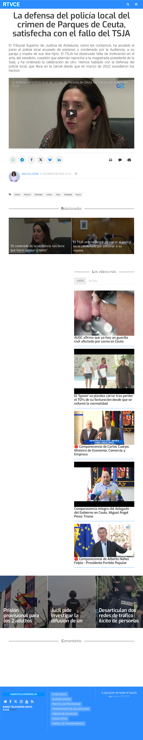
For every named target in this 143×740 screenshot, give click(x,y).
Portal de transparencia (68, 723)
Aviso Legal (59, 694)
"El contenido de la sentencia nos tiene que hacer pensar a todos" (37, 248)
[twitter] (15, 702)
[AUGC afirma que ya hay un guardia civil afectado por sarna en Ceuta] (104, 313)
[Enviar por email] (129, 160)
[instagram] (21, 702)
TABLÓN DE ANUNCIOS (64, 713)
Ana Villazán (30, 173)
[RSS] (32, 702)
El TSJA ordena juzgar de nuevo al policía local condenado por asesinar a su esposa (102, 246)
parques (68, 195)
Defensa (39, 195)
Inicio (13, 709)
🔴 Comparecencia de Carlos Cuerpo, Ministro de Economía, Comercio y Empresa (101, 450)
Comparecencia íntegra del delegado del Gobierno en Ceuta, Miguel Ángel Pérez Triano (101, 513)
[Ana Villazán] (14, 176)
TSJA (58, 195)
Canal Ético (59, 718)
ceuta (17, 195)
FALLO (78, 195)
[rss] (76, 174)
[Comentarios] (120, 160)
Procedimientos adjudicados (70, 709)
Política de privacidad (66, 704)
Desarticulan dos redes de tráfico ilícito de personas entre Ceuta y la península (119, 620)
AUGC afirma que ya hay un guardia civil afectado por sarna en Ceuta (101, 339)
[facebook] (10, 702)
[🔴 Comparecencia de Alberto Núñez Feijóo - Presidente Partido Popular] (104, 540)
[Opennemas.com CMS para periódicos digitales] (119, 694)
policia (27, 195)
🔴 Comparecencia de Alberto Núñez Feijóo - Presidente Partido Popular (101, 561)
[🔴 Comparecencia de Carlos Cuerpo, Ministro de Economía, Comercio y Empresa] (104, 428)
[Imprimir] (111, 160)
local (49, 195)
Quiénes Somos (61, 699)
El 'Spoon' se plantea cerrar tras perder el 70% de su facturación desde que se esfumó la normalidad (103, 400)
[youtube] (26, 702)
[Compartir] (13, 160)
